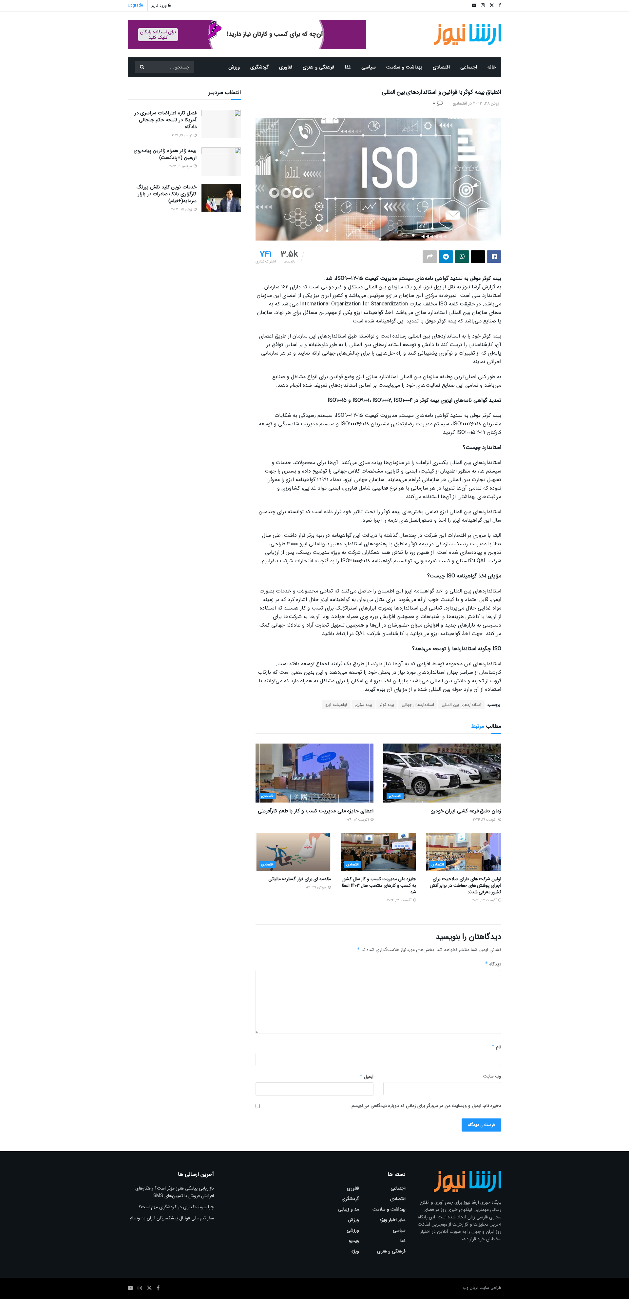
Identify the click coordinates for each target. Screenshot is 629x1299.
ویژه (355, 1251)
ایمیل (366, 1076)
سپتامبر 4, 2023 (181, 166)
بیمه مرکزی (363, 705)
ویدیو (354, 1240)
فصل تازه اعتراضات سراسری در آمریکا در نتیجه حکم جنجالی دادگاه (166, 120)
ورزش (234, 67)
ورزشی (353, 1230)
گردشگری (259, 67)
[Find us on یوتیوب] (130, 1288)
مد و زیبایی (348, 1209)
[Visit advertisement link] (247, 34)
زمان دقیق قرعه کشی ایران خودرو (466, 811)
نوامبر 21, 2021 (182, 135)
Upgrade (135, 5)
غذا (348, 67)
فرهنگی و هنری (318, 67)
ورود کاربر (160, 5)
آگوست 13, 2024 (357, 820)
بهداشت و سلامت (404, 67)
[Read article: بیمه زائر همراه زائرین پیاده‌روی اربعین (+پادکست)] (221, 161)
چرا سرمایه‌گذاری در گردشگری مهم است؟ (176, 1207)
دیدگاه (493, 964)
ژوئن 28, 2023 (486, 103)
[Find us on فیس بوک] (158, 1288)
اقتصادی (441, 67)
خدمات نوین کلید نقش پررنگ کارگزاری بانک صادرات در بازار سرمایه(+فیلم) (167, 194)
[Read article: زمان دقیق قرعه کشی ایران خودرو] (442, 773)
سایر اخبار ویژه (393, 1219)
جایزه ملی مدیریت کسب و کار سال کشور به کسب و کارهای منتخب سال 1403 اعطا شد (379, 885)
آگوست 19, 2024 (485, 820)
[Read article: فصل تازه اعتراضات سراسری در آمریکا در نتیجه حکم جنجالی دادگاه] (221, 124)
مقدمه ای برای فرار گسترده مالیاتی (299, 878)
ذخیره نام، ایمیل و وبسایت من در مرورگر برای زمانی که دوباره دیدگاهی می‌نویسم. (425, 1105)
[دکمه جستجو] (141, 67)
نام (496, 1047)
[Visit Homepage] (468, 34)
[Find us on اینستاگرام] (140, 1288)
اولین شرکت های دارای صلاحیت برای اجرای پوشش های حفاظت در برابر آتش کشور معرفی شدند (465, 885)
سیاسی (368, 67)
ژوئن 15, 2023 (182, 209)
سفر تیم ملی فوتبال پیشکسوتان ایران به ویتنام (172, 1218)
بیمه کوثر (387, 705)
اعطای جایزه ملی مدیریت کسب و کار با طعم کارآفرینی (315, 811)
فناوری (285, 67)
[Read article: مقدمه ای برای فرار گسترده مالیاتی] (293, 852)
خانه (491, 67)
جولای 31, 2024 (315, 887)
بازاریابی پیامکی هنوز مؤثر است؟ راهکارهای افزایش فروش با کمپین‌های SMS (174, 1192)
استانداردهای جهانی (418, 705)
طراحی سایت (490, 1288)
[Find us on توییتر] (149, 1288)
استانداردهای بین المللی (461, 705)
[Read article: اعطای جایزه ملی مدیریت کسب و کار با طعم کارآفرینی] (314, 773)
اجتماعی (468, 67)
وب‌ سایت (492, 1076)
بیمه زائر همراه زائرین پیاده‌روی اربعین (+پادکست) (165, 154)
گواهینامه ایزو (336, 705)
